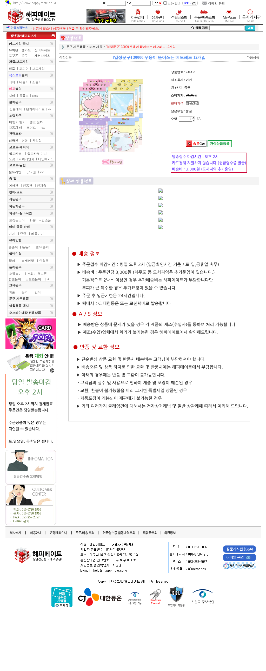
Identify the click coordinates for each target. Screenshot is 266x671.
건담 (25, 140)
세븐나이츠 (42, 55)
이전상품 (65, 57)
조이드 (31, 127)
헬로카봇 (15, 153)
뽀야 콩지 (42, 247)
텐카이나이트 (35, 109)
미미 (12, 234)
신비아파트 (42, 50)
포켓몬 (13, 55)
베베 (12, 82)
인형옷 (44, 261)
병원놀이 (15, 279)
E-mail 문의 (21, 521)
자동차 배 (15, 127)
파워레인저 (26, 159)
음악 (25, 292)
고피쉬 (24, 68)
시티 (12, 95)
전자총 (41, 185)
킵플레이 (15, 109)
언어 (38, 292)
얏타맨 (31, 172)
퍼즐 (12, 68)
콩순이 (13, 247)
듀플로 (24, 95)
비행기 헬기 (17, 122)
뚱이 (12, 261)
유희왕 (13, 50)
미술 (12, 292)
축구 (25, 55)
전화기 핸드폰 (37, 274)
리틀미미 (37, 234)
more (35, 95)
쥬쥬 (23, 234)
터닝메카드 (46, 159)
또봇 (12, 159)
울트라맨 (15, 172)
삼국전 (13, 140)
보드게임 (38, 68)
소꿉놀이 (15, 274)
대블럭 (24, 82)
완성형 (37, 140)
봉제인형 (28, 261)
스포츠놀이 (33, 279)
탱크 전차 (36, 122)
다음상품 (253, 57)
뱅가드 (26, 50)
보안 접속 (174, 3)
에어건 (13, 185)
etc (49, 109)
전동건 (27, 185)
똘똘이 (26, 247)
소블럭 (37, 82)
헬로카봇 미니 (37, 153)
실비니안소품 (41, 220)
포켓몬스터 (17, 220)
